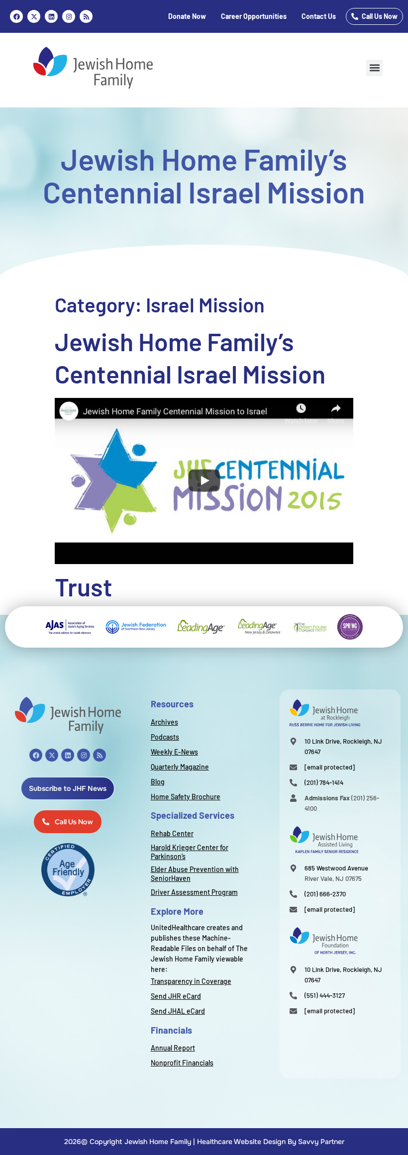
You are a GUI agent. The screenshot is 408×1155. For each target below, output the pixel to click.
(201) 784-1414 (324, 782)
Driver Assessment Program (194, 892)
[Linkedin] (51, 16)
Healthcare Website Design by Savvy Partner (270, 1141)
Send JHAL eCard (178, 1011)
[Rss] (86, 16)
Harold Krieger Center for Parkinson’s (189, 852)
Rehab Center (172, 833)
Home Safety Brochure (185, 796)
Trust (83, 586)
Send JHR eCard (176, 996)
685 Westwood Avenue (336, 868)
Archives (164, 722)
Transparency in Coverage (191, 981)
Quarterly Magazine (180, 767)
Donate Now (187, 16)
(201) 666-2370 (325, 894)
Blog (158, 781)
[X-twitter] (51, 755)
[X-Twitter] (33, 16)
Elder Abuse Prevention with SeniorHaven (195, 873)
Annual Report (173, 1048)
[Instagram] (68, 16)
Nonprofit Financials (182, 1063)
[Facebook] (16, 16)
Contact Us (319, 16)
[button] (374, 68)
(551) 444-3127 (325, 995)
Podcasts (165, 737)
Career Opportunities (254, 16)
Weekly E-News (174, 752)
